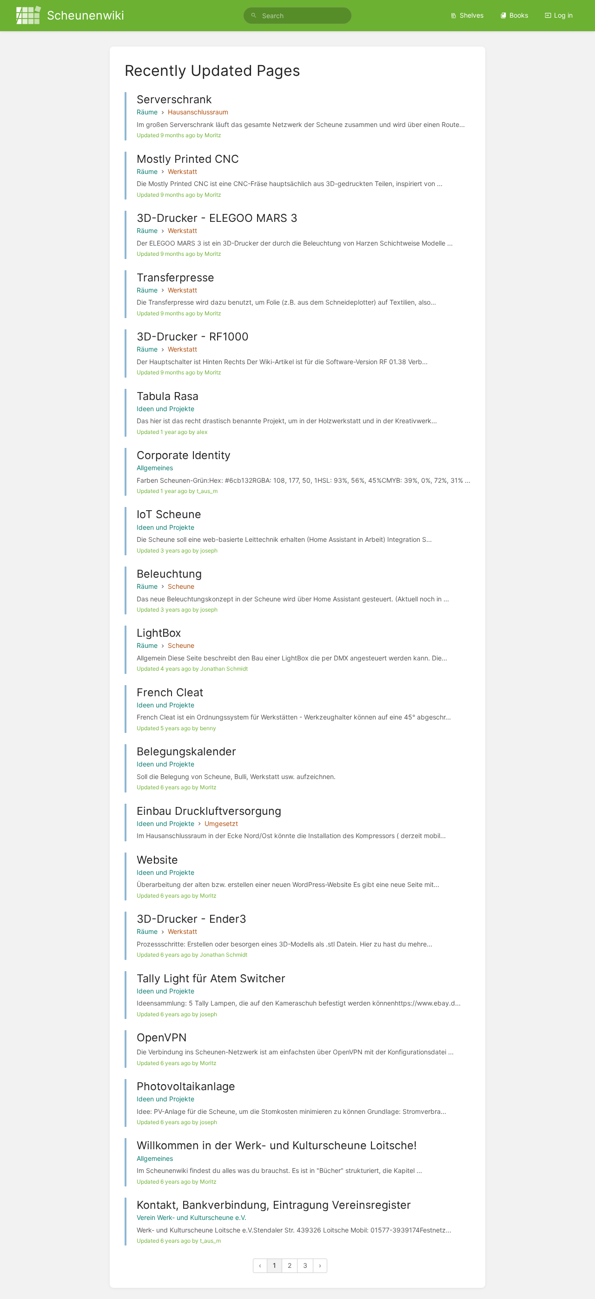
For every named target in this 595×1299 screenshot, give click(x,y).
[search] (297, 15)
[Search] (254, 16)
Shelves (471, 15)
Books (518, 15)
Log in (563, 15)
